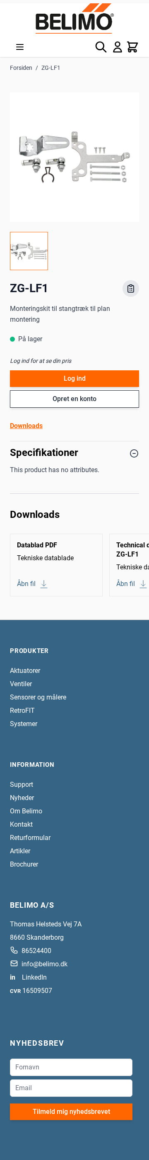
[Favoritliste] (131, 288)
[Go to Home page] (74, 18)
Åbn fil (26, 584)
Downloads (26, 426)
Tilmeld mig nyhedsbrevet (71, 1112)
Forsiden (21, 67)
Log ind (75, 378)
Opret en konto (74, 399)
